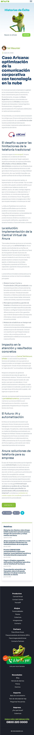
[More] (22, 513)
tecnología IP (19, 154)
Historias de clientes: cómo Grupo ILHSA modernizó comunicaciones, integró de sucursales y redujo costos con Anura (17, 532)
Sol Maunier (13, 48)
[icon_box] (17, 596)
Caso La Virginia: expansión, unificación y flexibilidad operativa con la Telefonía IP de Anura (17, 562)
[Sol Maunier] (4, 48)
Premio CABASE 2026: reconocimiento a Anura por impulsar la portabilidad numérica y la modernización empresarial (17, 552)
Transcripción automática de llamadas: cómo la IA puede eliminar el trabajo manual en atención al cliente (15, 572)
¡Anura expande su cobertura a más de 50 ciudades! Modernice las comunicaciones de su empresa (17, 542)
